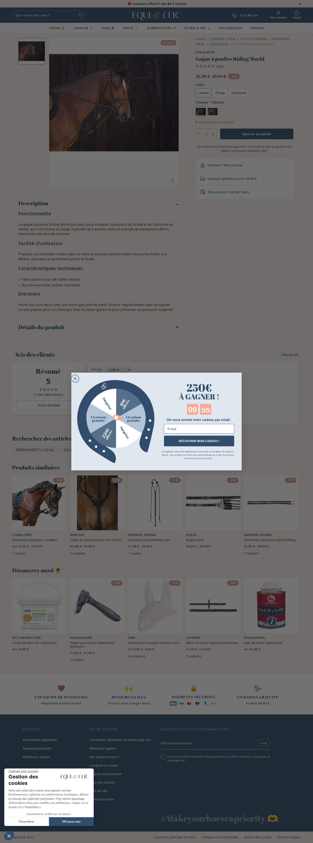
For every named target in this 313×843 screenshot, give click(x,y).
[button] (9, 836)
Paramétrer (26, 821)
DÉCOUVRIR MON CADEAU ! (199, 441)
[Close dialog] (75, 378)
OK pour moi (71, 821)
